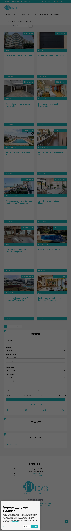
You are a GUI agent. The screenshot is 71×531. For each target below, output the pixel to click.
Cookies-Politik (14, 521)
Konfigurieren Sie (8, 526)
